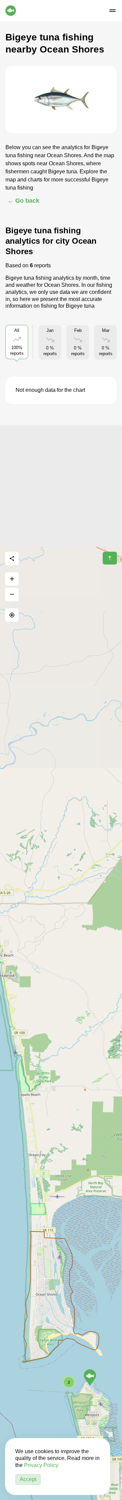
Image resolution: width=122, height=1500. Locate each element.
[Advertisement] (61, 486)
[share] (11, 558)
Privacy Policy (41, 1465)
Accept (28, 1479)
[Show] (90, 1377)
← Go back (23, 200)
